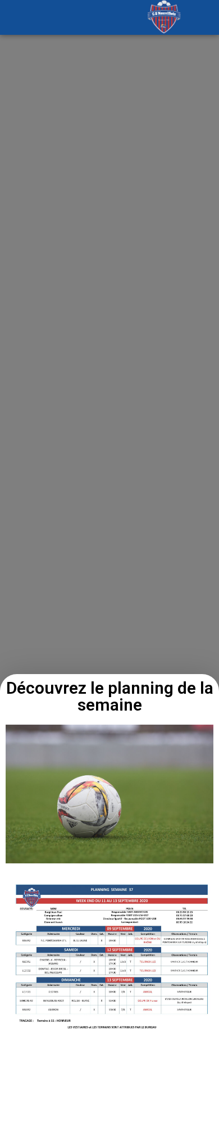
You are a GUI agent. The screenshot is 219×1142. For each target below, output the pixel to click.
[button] (55, 17)
